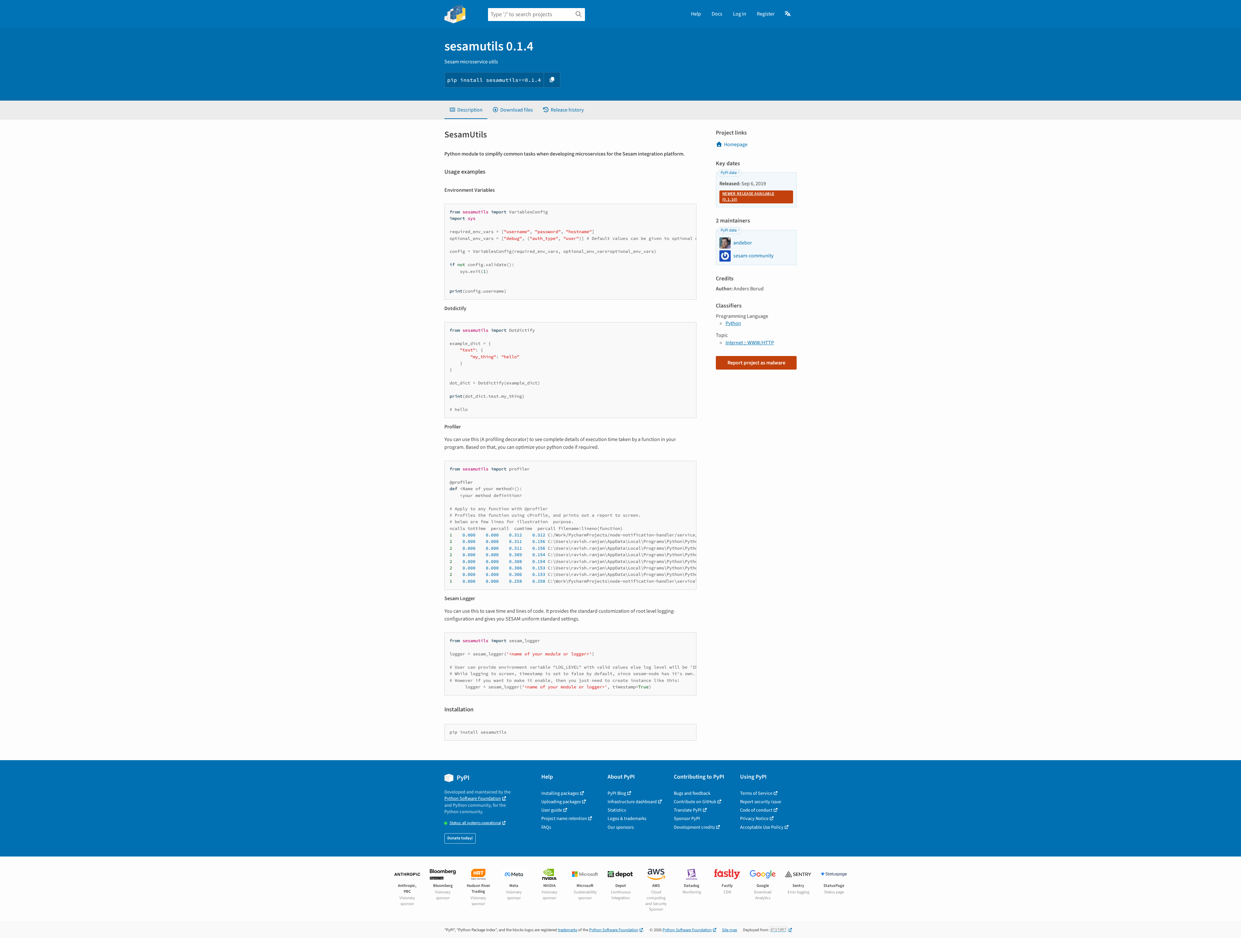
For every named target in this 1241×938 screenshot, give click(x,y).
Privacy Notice (754, 818)
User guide (551, 810)
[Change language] (788, 14)
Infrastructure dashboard (632, 801)
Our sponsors (621, 827)
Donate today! (460, 838)
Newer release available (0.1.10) (748, 196)
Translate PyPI (688, 810)
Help (696, 13)
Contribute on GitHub (695, 801)
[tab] (465, 110)
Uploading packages (561, 801)
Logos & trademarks (627, 818)
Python (733, 323)
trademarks (567, 930)
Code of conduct (756, 810)
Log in (739, 13)
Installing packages (560, 793)
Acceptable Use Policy (761, 827)
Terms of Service (756, 793)
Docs (717, 13)
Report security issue (760, 801)
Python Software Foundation (472, 798)
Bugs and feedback (692, 793)
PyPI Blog (617, 793)
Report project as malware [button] (756, 362)
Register (766, 13)
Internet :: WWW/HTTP (750, 342)
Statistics (617, 810)
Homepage (736, 144)
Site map (729, 930)
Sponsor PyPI (687, 818)
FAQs (546, 827)
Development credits (694, 827)
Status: (475, 823)
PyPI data (729, 173)
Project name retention (564, 818)
